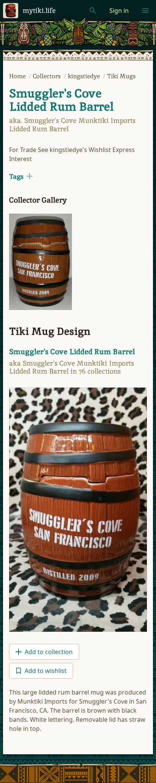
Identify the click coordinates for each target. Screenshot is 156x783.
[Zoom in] (40, 262)
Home (18, 76)
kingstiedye (84, 76)
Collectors (47, 76)
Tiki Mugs (121, 76)
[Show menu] (145, 10)
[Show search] (92, 10)
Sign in (119, 10)
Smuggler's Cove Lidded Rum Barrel (61, 100)
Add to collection (49, 652)
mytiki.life (39, 10)
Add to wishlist (46, 671)
